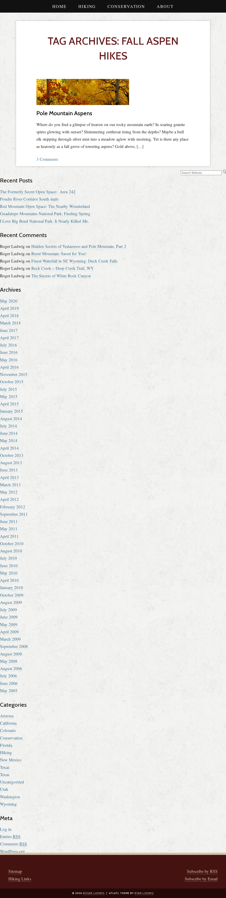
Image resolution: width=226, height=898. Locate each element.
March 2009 (10, 639)
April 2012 (9, 499)
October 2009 (11, 595)
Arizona (6, 715)
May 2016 (8, 359)
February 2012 (12, 506)
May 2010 (8, 573)
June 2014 (9, 433)
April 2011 (9, 536)
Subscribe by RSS (202, 871)
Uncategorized (12, 782)
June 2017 (9, 330)
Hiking (87, 6)
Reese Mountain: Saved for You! (58, 253)
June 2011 (9, 521)
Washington (10, 796)
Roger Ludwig (94, 893)
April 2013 (9, 477)
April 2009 (9, 631)
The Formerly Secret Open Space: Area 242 (37, 191)
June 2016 (9, 352)
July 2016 (8, 345)
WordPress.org (12, 851)
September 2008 (14, 646)
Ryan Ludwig (144, 893)
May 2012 (8, 492)
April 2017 (9, 337)
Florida (6, 745)
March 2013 (10, 484)
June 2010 (9, 565)
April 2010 (9, 580)
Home (59, 6)
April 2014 (9, 448)
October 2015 (11, 381)
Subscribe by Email (201, 878)
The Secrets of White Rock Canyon (61, 275)
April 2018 (9, 315)
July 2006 (8, 675)
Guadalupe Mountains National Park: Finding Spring (45, 213)
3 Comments (47, 159)
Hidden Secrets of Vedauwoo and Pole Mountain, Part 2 (78, 246)
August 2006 (11, 668)
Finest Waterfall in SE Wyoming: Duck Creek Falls (74, 261)
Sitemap (15, 871)
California (8, 723)
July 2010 (8, 558)
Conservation (126, 6)
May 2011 (8, 528)
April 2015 (9, 403)
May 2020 (8, 301)
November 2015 (13, 374)
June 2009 (9, 617)
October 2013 (11, 455)
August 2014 (11, 418)
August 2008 (11, 654)
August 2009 (11, 602)
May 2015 (8, 396)
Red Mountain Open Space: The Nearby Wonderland (45, 206)
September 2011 (14, 514)
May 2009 (8, 624)
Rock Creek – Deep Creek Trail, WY (62, 268)
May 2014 (8, 440)
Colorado (8, 730)
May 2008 (8, 661)
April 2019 (9, 308)
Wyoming (8, 804)
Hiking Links (19, 878)
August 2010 (11, 550)
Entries (10, 836)
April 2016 (9, 367)
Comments (13, 843)
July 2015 (8, 389)
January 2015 (11, 411)
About (165, 6)
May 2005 (8, 690)
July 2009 (8, 609)
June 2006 (9, 683)
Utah (4, 789)
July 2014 (8, 426)
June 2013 (9, 470)
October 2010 (11, 543)
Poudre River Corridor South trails (29, 199)
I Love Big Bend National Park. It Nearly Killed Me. (44, 221)
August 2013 (11, 462)
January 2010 (11, 587)
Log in (5, 829)
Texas (4, 767)
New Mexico (10, 759)
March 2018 (10, 323)
